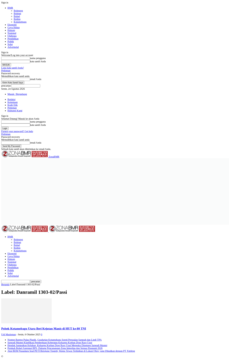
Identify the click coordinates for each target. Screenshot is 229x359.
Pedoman (5, 70)
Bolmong (18, 10)
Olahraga (12, 36)
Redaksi (11, 99)
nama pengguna (38, 58)
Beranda (5, 284)
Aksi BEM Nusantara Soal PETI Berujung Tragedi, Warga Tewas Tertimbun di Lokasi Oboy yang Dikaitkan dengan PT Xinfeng (71, 351)
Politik (10, 41)
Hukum (11, 30)
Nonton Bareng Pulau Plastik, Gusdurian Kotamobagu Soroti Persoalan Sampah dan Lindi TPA (54, 339)
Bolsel (17, 16)
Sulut (10, 44)
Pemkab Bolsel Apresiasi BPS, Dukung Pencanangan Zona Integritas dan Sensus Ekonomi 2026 (55, 348)
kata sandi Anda (38, 61)
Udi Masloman (8, 334)
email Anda (35, 79)
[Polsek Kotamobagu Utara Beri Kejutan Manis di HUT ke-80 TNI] (26, 322)
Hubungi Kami (14, 110)
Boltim (17, 19)
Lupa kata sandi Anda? (12, 67)
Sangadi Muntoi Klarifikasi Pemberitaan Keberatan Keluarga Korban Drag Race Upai (49, 342)
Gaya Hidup (13, 27)
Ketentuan (12, 102)
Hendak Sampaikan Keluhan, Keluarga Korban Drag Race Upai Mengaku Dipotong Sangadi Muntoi (57, 345)
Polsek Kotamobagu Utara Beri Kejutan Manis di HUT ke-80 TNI (43, 328)
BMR (10, 8)
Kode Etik (12, 105)
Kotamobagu (20, 22)
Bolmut (17, 13)
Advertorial (13, 47)
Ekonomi (12, 24)
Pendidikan (13, 38)
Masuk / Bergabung (17, 94)
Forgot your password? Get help (17, 131)
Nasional (11, 33)
